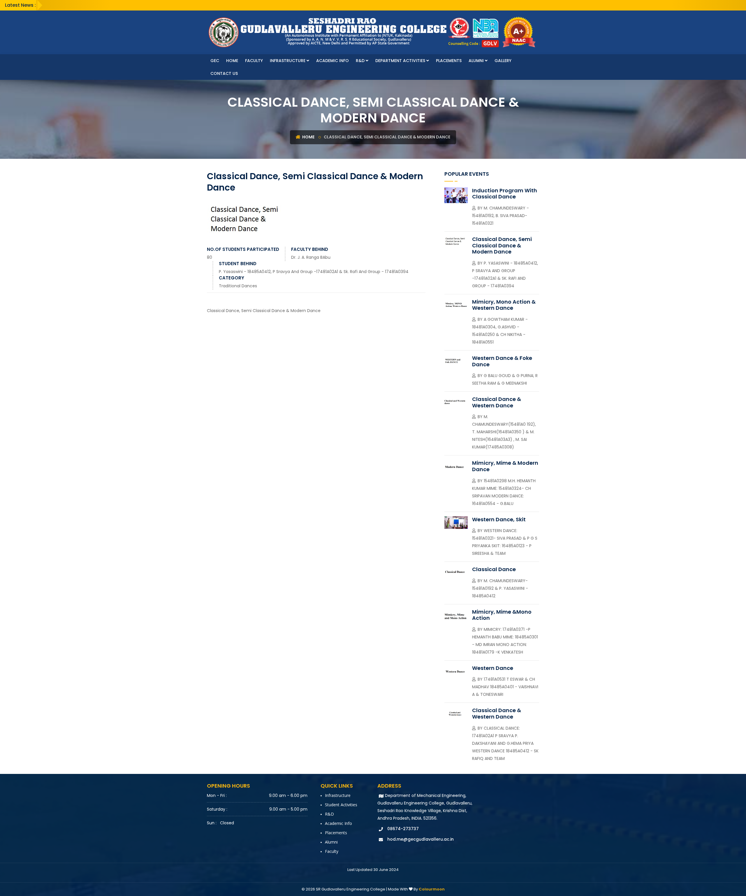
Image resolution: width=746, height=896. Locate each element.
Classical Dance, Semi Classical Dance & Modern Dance (502, 245)
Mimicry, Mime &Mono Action (502, 615)
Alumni (477, 61)
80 (209, 257)
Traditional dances (238, 286)
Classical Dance (494, 569)
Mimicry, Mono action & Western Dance (504, 305)
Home (232, 61)
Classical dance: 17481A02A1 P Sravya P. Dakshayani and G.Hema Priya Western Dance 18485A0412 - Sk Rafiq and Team (505, 743)
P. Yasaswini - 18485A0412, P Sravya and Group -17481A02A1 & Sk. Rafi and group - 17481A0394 (314, 271)
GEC (214, 61)
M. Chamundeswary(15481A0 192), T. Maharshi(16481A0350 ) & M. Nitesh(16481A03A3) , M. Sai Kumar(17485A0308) (504, 432)
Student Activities (341, 804)
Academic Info (332, 61)
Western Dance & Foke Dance (502, 361)
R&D (361, 61)
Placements (449, 61)
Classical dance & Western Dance (496, 402)
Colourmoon (432, 889)
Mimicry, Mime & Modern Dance (505, 466)
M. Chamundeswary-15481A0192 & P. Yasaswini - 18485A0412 (500, 588)
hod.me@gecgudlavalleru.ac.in (420, 839)
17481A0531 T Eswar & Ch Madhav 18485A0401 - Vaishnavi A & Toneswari (505, 686)
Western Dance (492, 668)
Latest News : (20, 5)
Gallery (503, 61)
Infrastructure (288, 61)
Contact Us (224, 73)
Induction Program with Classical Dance (504, 193)
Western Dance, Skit (499, 519)
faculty (254, 61)
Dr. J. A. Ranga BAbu (310, 257)
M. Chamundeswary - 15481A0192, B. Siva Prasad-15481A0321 (500, 215)
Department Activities (400, 61)
